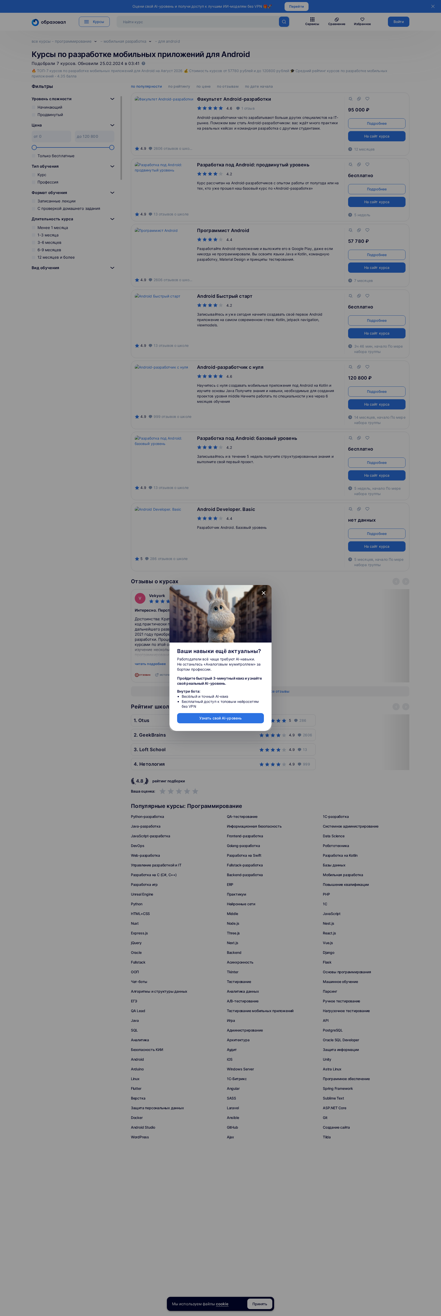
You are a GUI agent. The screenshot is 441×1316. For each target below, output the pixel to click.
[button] (263, 593)
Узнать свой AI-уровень (220, 718)
